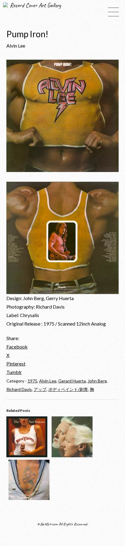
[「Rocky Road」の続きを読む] (26, 455)
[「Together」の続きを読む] (72, 455)
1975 (32, 380)
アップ (40, 389)
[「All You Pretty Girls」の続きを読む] (28, 498)
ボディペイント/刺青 (68, 389)
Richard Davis (19, 389)
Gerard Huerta (72, 380)
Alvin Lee (47, 380)
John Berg (97, 380)
